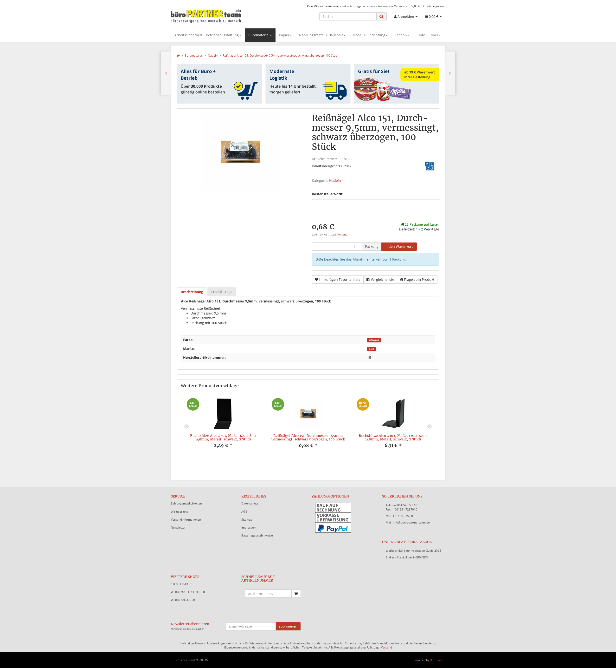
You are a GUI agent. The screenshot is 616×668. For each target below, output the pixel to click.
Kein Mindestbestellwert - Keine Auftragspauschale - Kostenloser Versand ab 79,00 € (363, 6)
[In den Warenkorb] (296, 593)
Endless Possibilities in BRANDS (407, 557)
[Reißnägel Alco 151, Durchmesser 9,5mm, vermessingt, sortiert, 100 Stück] (450, 73)
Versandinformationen (186, 519)
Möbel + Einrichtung (369, 35)
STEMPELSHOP (181, 584)
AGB (244, 512)
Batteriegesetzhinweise (257, 535)
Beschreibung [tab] (192, 291)
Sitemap (246, 519)
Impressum (249, 527)
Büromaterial (259, 35)
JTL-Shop (436, 660)
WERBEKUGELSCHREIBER (188, 592)
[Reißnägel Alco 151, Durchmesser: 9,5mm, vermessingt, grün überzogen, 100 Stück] (166, 73)
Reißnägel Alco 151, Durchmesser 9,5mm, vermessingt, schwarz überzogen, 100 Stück (308, 437)
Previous (186, 426)
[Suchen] (381, 16)
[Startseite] (178, 55)
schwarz (374, 340)
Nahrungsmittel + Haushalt (321, 35)
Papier (284, 35)
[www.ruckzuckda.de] (214, 16)
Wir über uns (179, 512)
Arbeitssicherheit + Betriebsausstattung (206, 35)
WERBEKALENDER (183, 600)
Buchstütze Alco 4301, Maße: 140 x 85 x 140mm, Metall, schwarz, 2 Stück (223, 437)
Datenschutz (249, 503)
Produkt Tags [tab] (221, 291)
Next (429, 426)
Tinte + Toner (427, 35)
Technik (401, 35)
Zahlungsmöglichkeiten (186, 503)
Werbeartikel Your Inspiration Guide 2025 (413, 551)
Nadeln (335, 180)
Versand (342, 234)
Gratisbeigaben (433, 6)
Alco (371, 349)
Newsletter (178, 527)
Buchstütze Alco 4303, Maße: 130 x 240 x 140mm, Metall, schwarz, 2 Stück (393, 437)
